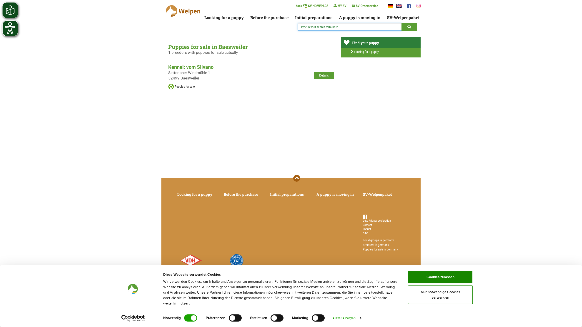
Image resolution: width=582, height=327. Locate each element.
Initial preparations (313, 17)
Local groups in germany (378, 240)
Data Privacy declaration (377, 220)
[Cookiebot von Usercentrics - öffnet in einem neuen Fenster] (133, 318)
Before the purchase (269, 17)
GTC (365, 233)
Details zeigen (344, 318)
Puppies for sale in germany (380, 249)
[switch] (235, 318)
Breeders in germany (376, 245)
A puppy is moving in (359, 17)
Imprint (367, 229)
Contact (367, 225)
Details (324, 75)
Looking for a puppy (224, 17)
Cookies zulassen (440, 277)
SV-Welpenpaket (403, 17)
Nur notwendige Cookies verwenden (440, 294)
